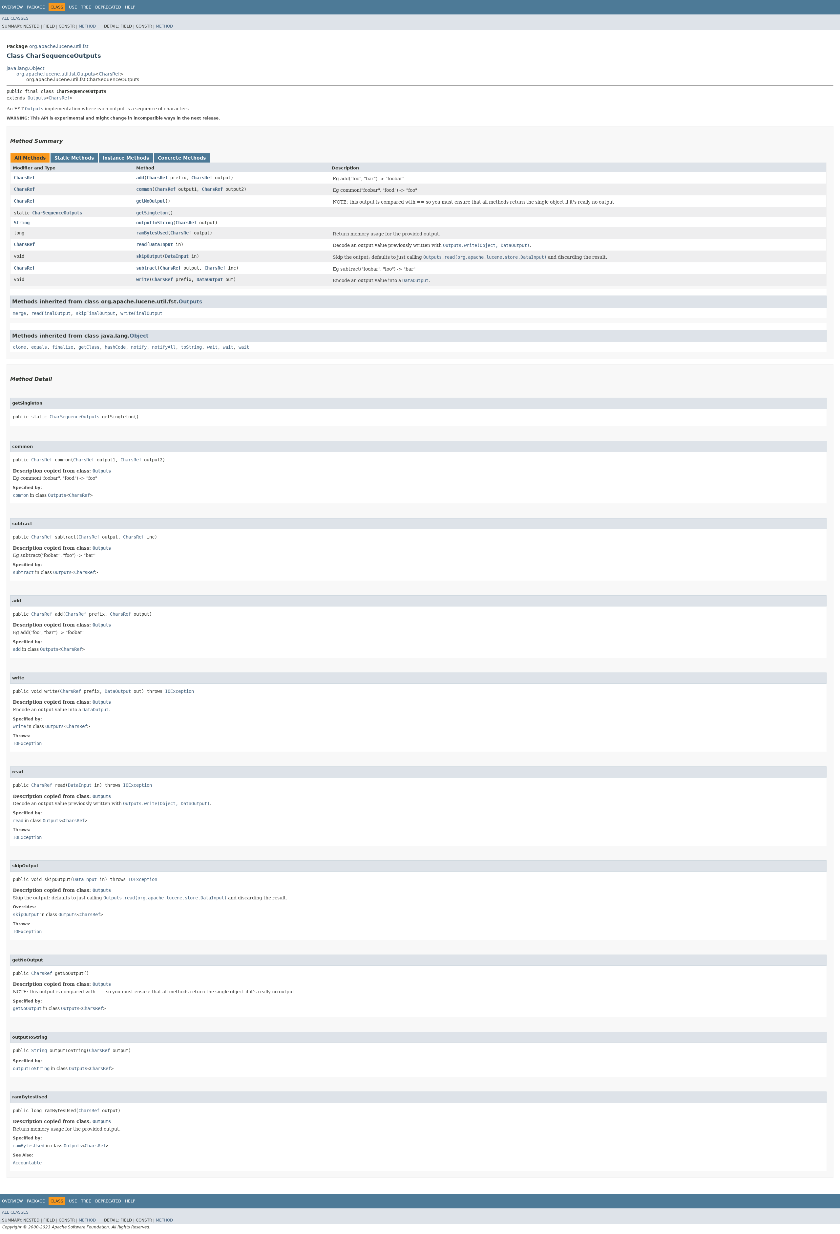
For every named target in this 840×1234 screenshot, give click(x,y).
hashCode (115, 347)
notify (139, 347)
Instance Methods (126, 158)
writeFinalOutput (141, 313)
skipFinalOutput (95, 313)
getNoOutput (150, 201)
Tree (86, 7)
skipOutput (149, 256)
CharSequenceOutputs (57, 212)
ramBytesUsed (152, 232)
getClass (88, 347)
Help (130, 7)
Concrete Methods (182, 158)
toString (191, 347)
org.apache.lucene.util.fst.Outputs (55, 74)
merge (19, 313)
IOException (179, 691)
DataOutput (210, 279)
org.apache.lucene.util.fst (58, 46)
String (22, 222)
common (144, 189)
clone (19, 347)
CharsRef (109, 74)
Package (36, 7)
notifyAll (164, 347)
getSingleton (152, 212)
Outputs (37, 97)
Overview (12, 7)
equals (39, 347)
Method (87, 26)
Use (73, 7)
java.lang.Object (25, 68)
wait (212, 347)
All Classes (15, 18)
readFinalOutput (51, 313)
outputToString (154, 222)
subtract (146, 268)
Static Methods (74, 158)
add (140, 177)
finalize (62, 347)
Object (139, 336)
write (142, 279)
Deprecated (108, 7)
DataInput (161, 244)
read (141, 244)
